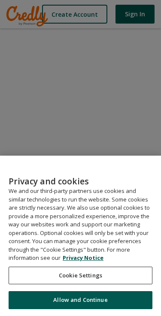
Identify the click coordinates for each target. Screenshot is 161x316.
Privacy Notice (83, 258)
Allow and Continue (80, 300)
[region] (80, 236)
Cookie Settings (80, 275)
